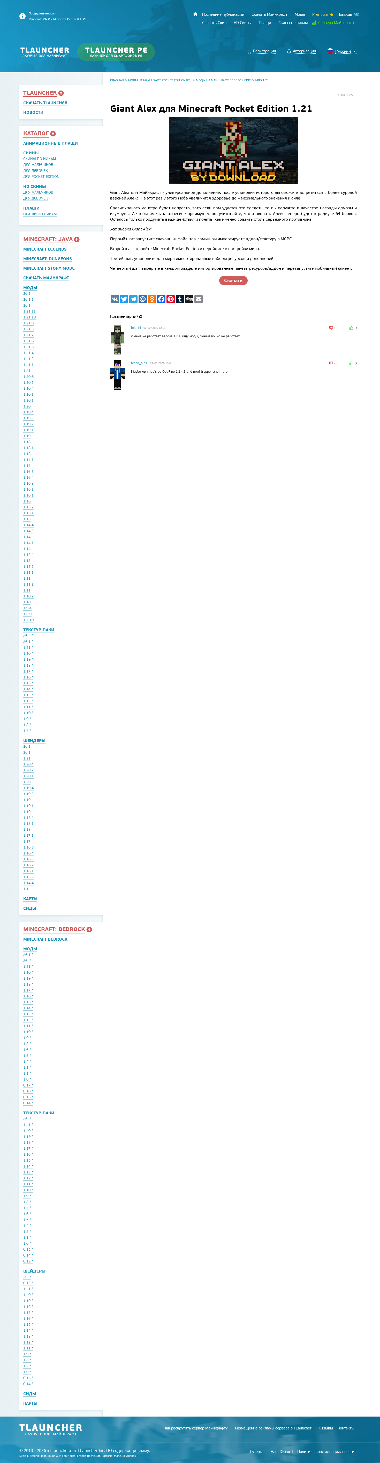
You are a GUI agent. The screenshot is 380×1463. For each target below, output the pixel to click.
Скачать (233, 280)
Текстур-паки (38, 630)
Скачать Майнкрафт (46, 278)
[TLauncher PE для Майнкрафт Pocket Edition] (121, 52)
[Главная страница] (195, 14)
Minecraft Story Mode (49, 268)
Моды (30, 287)
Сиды (29, 908)
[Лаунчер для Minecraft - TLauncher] (44, 52)
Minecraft (39, 19)
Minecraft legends (45, 249)
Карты (30, 898)
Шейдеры (34, 740)
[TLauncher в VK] (356, 15)
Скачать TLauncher (45, 103)
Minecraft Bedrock (70, 19)
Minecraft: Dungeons (47, 258)
